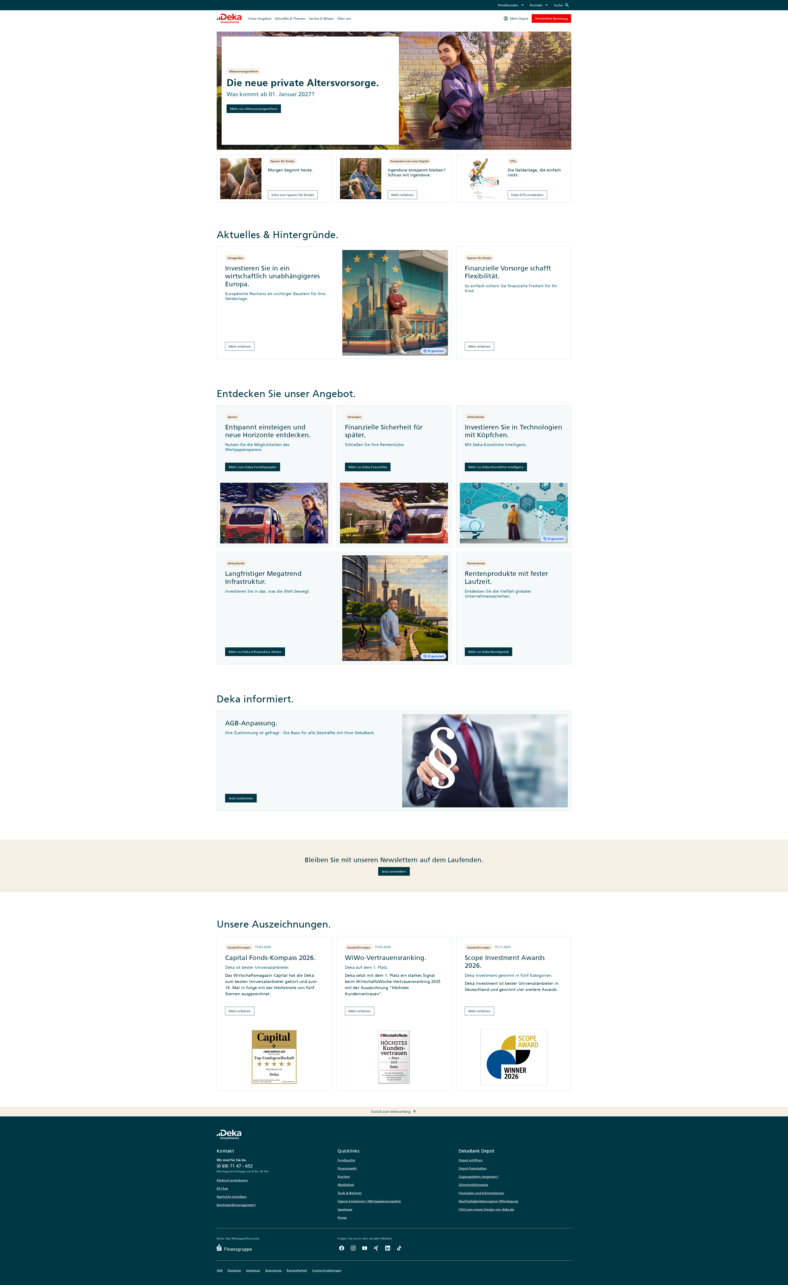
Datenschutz (273, 1270)
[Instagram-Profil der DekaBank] (353, 1248)
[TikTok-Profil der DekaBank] (399, 1248)
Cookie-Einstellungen (326, 1270)
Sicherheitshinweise (473, 1185)
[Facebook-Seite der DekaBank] (342, 1248)
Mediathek (346, 1185)
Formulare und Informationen (481, 1193)
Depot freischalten (473, 1168)
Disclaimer (234, 1270)
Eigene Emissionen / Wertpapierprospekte (369, 1201)
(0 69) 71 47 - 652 (235, 1166)
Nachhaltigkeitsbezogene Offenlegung (488, 1201)
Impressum (253, 1270)
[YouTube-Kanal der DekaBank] (365, 1248)
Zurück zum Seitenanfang (394, 1111)
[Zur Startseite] (229, 18)
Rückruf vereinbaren (232, 1180)
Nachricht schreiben (232, 1197)
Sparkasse (345, 1209)
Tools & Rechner (350, 1193)
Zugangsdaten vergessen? (478, 1176)
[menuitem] (511, 5)
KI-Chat (222, 1188)
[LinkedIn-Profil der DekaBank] (388, 1248)
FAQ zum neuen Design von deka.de (486, 1209)
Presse (342, 1217)
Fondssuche (346, 1160)
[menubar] (533, 5)
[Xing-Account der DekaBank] (376, 1248)
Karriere (344, 1176)
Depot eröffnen (471, 1160)
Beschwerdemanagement (236, 1205)
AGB (220, 1270)
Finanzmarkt (347, 1168)
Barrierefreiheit (297, 1270)
